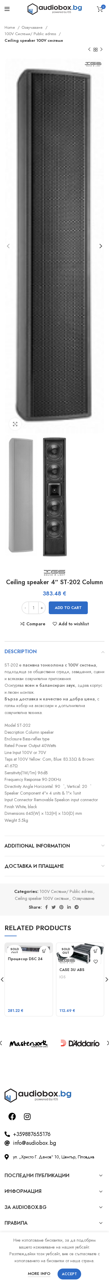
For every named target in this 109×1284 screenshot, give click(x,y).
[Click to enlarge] (15, 424)
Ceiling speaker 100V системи (34, 40)
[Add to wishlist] (95, 961)
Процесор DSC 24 (25, 959)
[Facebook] (12, 1116)
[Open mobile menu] (7, 9)
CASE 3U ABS (71, 970)
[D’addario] (80, 1043)
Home (10, 27)
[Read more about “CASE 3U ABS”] (95, 951)
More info (39, 1273)
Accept (69, 1274)
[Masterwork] (28, 1043)
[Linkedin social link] (69, 907)
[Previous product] (89, 50)
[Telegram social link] (77, 907)
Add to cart (68, 608)
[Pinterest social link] (61, 907)
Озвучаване (32, 27)
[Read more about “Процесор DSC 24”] (44, 951)
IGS (62, 977)
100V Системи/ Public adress (31, 34)
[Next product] (101, 50)
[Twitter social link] (54, 907)
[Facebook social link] (46, 907)
